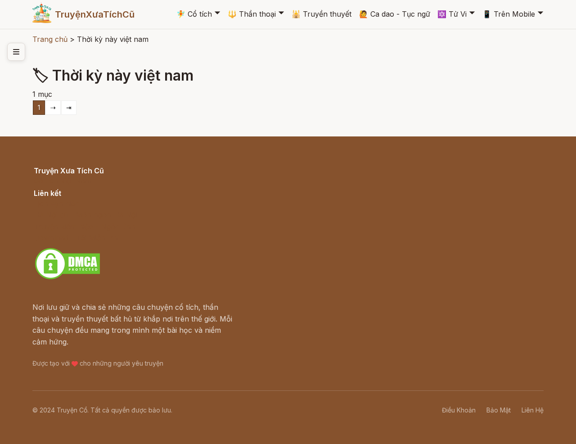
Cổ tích (194, 13)
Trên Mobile (508, 13)
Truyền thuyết (321, 13)
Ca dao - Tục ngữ (394, 13)
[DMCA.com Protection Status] (67, 277)
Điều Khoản (459, 410)
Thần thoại (252, 13)
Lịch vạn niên (57, 203)
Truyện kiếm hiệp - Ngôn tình (84, 226)
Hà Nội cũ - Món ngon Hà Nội (85, 214)
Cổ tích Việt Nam (62, 180)
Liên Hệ (533, 410)
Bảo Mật (498, 410)
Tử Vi (452, 13)
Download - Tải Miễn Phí (76, 237)
